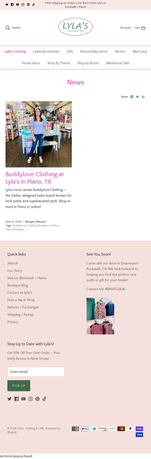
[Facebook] (12, 4)
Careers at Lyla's (19, 293)
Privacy (12, 322)
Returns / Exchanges (23, 307)
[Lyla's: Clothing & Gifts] (75, 28)
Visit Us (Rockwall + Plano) (27, 278)
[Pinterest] (28, 4)
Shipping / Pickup (20, 315)
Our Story (14, 271)
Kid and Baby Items (94, 51)
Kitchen (120, 51)
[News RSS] (143, 96)
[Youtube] (17, 4)
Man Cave (140, 51)
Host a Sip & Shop (21, 300)
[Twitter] (7, 4)
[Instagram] (23, 4)
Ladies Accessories (46, 51)
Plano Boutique (15, 229)
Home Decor (31, 63)
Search (12, 263)
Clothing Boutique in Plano (43, 225)
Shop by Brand (88, 63)
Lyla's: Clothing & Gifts (30, 428)
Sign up (18, 385)
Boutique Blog (17, 285)
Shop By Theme (59, 63)
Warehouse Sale (117, 63)
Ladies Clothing (15, 51)
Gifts (70, 51)
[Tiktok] (33, 4)
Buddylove (19, 225)
